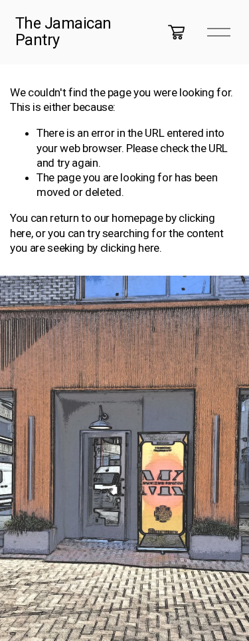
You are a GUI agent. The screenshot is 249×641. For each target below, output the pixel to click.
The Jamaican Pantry (63, 32)
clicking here (130, 247)
